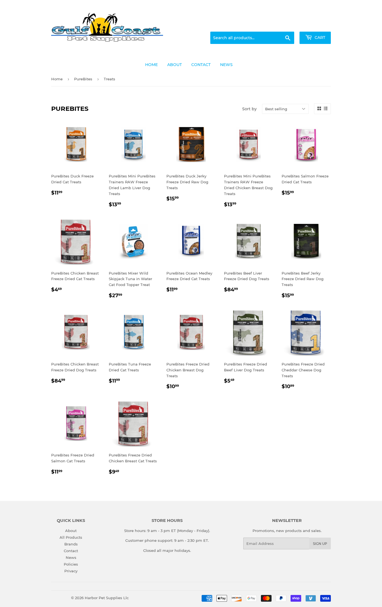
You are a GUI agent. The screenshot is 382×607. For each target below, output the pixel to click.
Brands (71, 544)
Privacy (70, 571)
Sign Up (320, 544)
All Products (71, 537)
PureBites (83, 79)
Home (57, 79)
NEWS (226, 64)
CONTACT (201, 64)
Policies (71, 564)
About (71, 530)
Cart (319, 37)
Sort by (249, 108)
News (71, 557)
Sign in (286, 25)
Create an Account (315, 25)
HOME (151, 64)
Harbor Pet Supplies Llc (107, 598)
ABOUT (174, 64)
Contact (71, 551)
